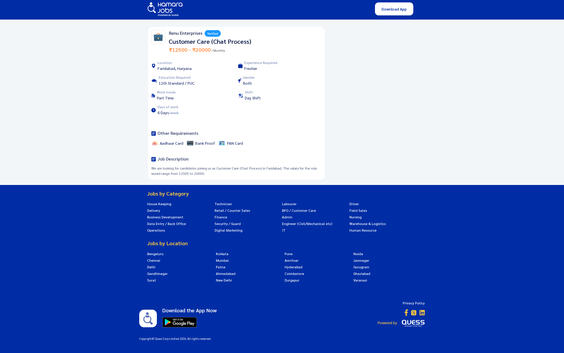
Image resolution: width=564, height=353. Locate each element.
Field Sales (358, 210)
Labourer (289, 204)
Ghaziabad (361, 273)
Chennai (153, 260)
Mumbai (222, 260)
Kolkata (222, 254)
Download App (394, 8)
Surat (151, 280)
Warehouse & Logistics (367, 223)
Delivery (153, 210)
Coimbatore (294, 273)
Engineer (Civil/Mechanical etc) (307, 223)
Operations (156, 230)
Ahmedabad (226, 273)
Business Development (165, 217)
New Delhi (224, 280)
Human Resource (363, 230)
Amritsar (292, 260)
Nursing (355, 217)
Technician (223, 204)
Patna (220, 267)
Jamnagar (361, 260)
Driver (354, 204)
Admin (287, 217)
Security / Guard (228, 223)
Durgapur (292, 280)
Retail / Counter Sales (232, 210)
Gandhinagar (157, 273)
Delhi (151, 267)
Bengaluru (155, 254)
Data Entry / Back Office (166, 223)
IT (284, 230)
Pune (289, 254)
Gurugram (361, 267)
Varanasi (360, 280)
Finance (221, 217)
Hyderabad (293, 267)
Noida (358, 254)
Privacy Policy (414, 303)
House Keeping (159, 204)
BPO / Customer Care (299, 210)
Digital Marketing (228, 230)
